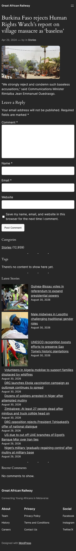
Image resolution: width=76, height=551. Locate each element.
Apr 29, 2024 (9, 39)
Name (7, 163)
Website (7, 197)
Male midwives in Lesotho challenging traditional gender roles (52, 318)
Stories (32, 39)
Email (7, 180)
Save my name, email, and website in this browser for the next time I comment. (35, 216)
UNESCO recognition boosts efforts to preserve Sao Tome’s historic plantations (51, 346)
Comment (10, 122)
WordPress (25, 542)
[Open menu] (72, 6)
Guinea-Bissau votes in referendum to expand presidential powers (47, 291)
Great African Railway (16, 5)
